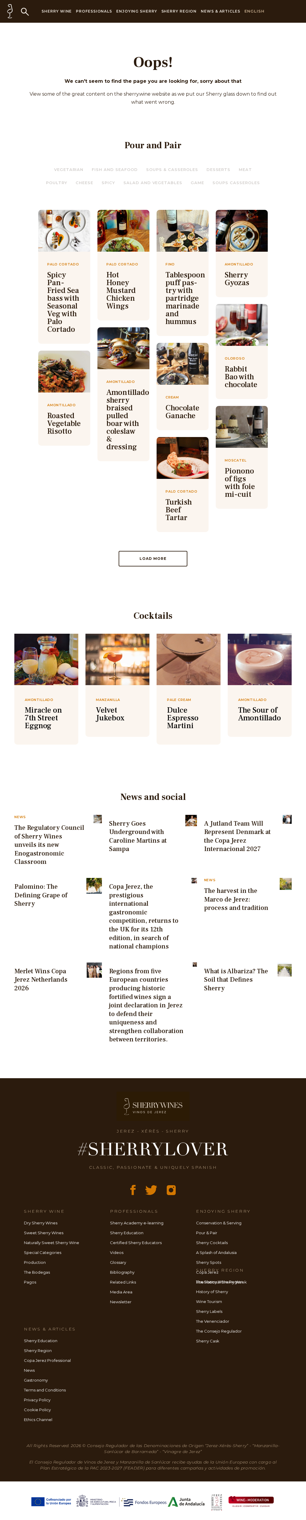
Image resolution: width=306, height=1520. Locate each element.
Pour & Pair (206, 1232)
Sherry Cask (207, 1341)
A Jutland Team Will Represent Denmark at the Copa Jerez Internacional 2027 (237, 836)
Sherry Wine (57, 11)
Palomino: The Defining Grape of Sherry (40, 895)
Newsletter (120, 1301)
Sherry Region (179, 11)
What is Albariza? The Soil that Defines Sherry (236, 979)
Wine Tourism (209, 1301)
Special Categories (42, 1252)
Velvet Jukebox (110, 714)
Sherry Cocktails (212, 1242)
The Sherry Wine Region (219, 1281)
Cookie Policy (37, 1409)
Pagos (30, 1282)
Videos (116, 1252)
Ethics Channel (38, 1419)
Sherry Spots (208, 1262)
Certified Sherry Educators (136, 1242)
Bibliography (122, 1272)
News (29, 1370)
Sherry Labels (209, 1311)
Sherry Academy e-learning (136, 1222)
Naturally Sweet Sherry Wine (51, 1242)
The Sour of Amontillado (259, 714)
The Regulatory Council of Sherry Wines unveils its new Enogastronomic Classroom (49, 845)
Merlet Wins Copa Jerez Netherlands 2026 (41, 979)
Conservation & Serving (218, 1222)
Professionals (94, 11)
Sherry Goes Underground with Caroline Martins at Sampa (138, 836)
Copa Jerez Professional (47, 1360)
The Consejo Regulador (219, 1331)
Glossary (118, 1262)
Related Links (123, 1282)
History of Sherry (212, 1291)
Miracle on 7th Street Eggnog (43, 718)
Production (35, 1262)
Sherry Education (126, 1232)
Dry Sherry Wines (40, 1222)
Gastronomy (36, 1380)
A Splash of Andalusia (216, 1252)
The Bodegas (37, 1272)
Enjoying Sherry (136, 11)
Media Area (121, 1292)
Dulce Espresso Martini (182, 718)
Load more (153, 558)
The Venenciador (212, 1321)
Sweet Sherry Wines (43, 1232)
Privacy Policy (37, 1399)
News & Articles (220, 11)
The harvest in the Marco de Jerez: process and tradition (236, 899)
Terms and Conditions (45, 1390)
